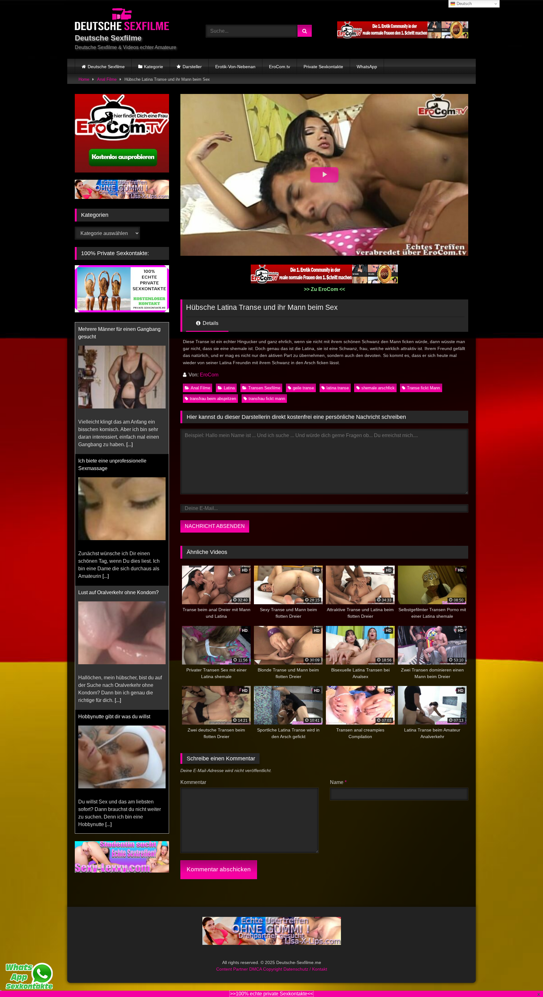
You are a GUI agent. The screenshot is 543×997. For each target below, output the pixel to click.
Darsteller (192, 66)
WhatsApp (367, 66)
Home (84, 79)
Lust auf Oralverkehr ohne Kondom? (118, 460)
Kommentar (193, 782)
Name (338, 782)
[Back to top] (523, 978)
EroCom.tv (279, 66)
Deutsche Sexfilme (106, 66)
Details (209, 323)
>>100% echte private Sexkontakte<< (271, 993)
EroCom (209, 374)
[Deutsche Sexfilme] (122, 20)
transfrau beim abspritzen (213, 398)
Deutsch (463, 3)
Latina (229, 388)
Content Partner (232, 969)
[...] (105, 444)
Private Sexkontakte (323, 66)
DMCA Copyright (266, 969)
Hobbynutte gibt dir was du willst (114, 585)
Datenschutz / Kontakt (305, 969)
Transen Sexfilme (264, 388)
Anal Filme (107, 79)
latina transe (337, 388)
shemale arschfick (378, 388)
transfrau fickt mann (267, 398)
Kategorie (153, 66)
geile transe (303, 388)
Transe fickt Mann (423, 388)
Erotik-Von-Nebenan (235, 66)
